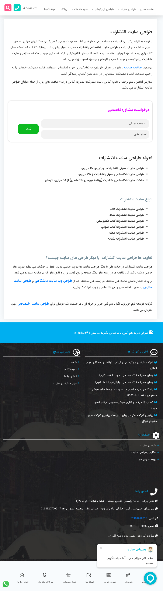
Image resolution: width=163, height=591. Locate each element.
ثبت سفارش (69, 582)
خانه (74, 362)
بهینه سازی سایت (146, 459)
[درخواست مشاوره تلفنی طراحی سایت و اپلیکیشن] (17, 7)
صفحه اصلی (147, 9)
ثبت (28, 129)
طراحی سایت (148, 445)
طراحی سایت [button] (128, 9)
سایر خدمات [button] (81, 9)
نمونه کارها (50, 9)
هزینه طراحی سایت (65, 383)
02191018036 (81, 332)
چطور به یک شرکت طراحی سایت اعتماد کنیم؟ (126, 375)
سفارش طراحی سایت (143, 452)
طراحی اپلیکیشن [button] (104, 9)
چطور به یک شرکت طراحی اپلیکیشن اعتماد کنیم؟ (124, 382)
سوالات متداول (45, 582)
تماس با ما (70, 376)
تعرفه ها (90, 582)
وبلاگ (63, 9)
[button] (7, 7)
